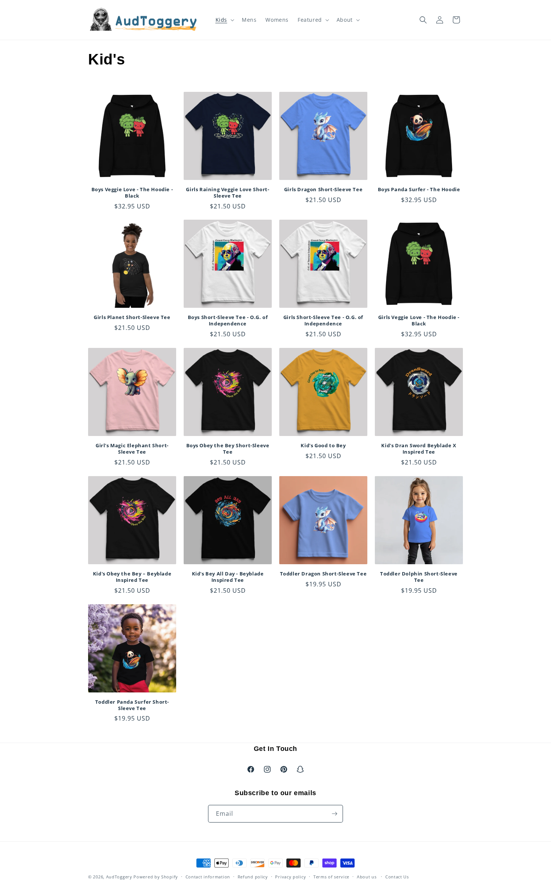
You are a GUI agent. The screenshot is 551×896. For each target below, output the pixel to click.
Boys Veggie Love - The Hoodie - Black (132, 192)
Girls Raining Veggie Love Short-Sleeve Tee (227, 192)
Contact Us (397, 877)
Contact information (208, 877)
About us (367, 877)
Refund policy (253, 877)
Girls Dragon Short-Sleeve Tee (323, 189)
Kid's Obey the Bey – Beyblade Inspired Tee (132, 577)
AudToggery (119, 877)
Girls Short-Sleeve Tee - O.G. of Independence (323, 320)
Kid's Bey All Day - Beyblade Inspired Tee (228, 577)
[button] (224, 20)
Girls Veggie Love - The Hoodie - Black (419, 320)
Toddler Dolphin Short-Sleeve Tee (419, 577)
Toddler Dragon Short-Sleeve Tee (323, 574)
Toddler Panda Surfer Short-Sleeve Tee (132, 705)
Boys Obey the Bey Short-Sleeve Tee (228, 448)
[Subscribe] (334, 814)
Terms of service (331, 877)
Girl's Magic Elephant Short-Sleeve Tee (132, 448)
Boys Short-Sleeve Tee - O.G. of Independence (228, 320)
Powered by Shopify (155, 877)
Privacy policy (290, 877)
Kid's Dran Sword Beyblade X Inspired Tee (418, 448)
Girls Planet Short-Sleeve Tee (132, 317)
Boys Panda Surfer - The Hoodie (419, 189)
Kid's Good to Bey (323, 445)
